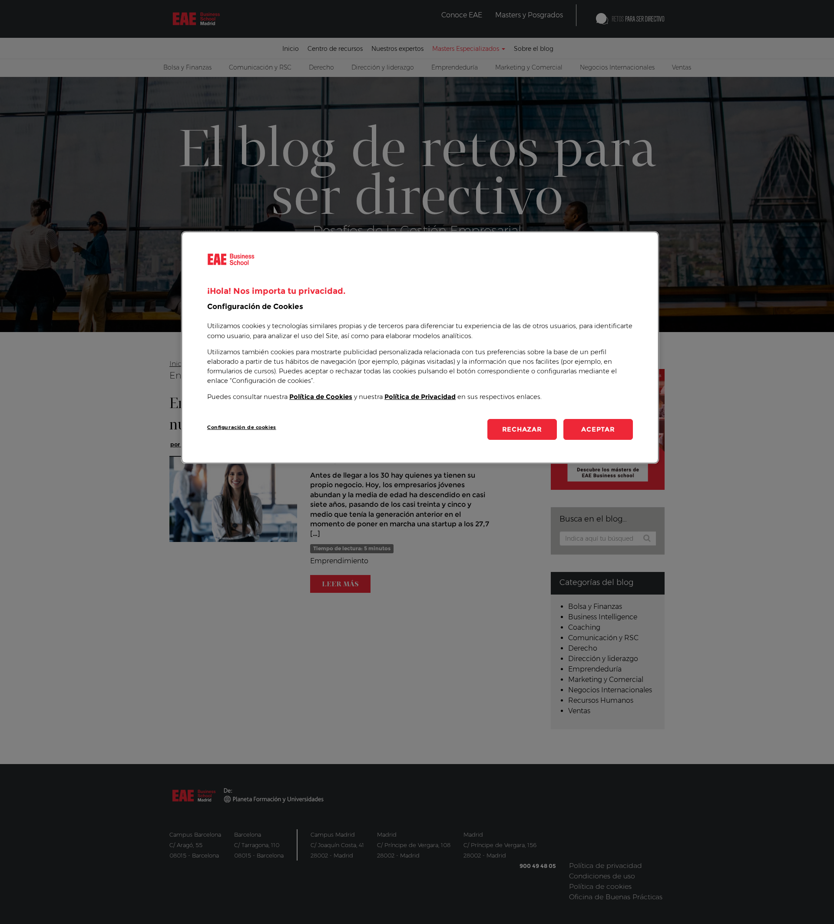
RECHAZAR (522, 429)
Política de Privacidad (420, 397)
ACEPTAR (598, 429)
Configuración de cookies (241, 427)
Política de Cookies (320, 397)
